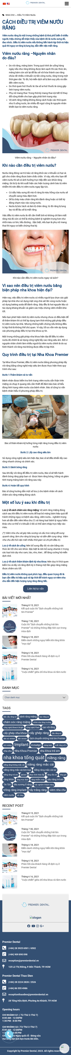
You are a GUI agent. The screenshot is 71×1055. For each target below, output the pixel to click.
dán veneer (22, 739)
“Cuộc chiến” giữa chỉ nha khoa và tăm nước (43, 672)
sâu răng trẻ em (55, 779)
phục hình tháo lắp (36, 775)
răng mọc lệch (22, 780)
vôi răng (20, 795)
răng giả (63, 775)
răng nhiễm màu (38, 780)
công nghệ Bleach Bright (13, 727)
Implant (21, 744)
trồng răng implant (15, 790)
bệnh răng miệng (28, 716)
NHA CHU (10, 15)
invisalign (36, 745)
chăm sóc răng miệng (16, 722)
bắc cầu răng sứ (10, 717)
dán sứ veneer (9, 739)
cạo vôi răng (48, 727)
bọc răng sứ (44, 717)
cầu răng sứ (56, 733)
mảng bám (48, 745)
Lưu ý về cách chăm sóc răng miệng (20, 510)
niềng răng (56, 758)
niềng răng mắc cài (40, 764)
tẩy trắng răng (38, 790)
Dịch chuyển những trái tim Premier (47, 738)
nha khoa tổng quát (23, 757)
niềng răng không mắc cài (14, 765)
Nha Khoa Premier (26, 750)
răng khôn (8, 779)
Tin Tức (7, 784)
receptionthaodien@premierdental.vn (28, 994)
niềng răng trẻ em (10, 775)
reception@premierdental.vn (23, 960)
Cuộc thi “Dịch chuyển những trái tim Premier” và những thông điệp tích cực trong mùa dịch (43, 628)
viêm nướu (8, 795)
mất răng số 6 (61, 745)
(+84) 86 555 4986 (17, 988)
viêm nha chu (58, 790)
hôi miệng (7, 745)
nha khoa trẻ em (50, 750)
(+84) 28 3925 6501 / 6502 (22, 948)
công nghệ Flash (33, 727)
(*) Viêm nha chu (10, 533)
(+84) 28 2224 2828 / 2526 (22, 982)
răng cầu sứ (52, 775)
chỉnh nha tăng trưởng (42, 722)
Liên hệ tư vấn (35, 588)
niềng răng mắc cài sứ (45, 770)
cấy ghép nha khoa (15, 733)
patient (24, 775)
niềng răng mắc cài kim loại (17, 770)
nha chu (7, 751)
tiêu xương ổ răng (23, 784)
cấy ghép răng (39, 733)
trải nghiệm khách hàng (44, 785)
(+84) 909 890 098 (17, 954)
